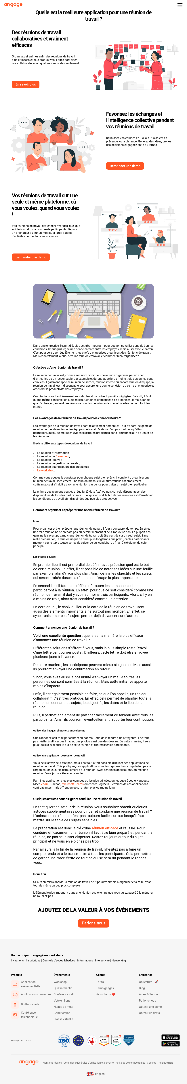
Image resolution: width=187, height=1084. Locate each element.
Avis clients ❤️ (105, 994)
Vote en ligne (62, 1000)
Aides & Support (149, 994)
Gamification (62, 1013)
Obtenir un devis (149, 1013)
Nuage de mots (63, 1006)
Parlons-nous (147, 1000)
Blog (142, 988)
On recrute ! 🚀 (148, 982)
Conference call (64, 994)
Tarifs (100, 982)
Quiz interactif (63, 988)
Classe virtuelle (63, 1019)
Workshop (60, 982)
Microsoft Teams (73, 784)
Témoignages (105, 988)
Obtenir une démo (150, 1006)
